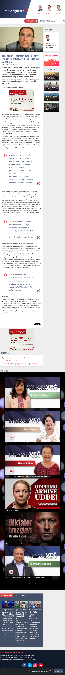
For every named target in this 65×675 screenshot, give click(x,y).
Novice (2, 653)
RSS (31, 657)
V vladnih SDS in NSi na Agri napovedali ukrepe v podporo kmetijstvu (20, 364)
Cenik (25, 655)
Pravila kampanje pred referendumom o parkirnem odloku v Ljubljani (18, 659)
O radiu (11, 657)
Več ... (49, 671)
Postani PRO (3, 657)
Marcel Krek (49, 43)
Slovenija (5, 64)
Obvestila (9, 655)
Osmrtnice (3, 655)
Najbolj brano (7, 595)
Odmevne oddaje (19, 595)
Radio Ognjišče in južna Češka (50, 108)
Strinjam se (58, 671)
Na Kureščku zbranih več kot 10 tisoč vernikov (14, 361)
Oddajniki (26, 657)
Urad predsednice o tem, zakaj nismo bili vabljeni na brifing (8, 611)
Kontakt (21, 655)
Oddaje (15, 653)
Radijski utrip (22, 653)
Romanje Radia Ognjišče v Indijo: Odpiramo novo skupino (51, 97)
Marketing (31, 655)
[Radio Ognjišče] (15, 10)
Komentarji (8, 653)
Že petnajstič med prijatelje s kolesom (50, 77)
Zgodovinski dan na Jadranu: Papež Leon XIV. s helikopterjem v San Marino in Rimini (21, 613)
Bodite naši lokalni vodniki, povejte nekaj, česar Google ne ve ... (50, 87)
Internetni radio (18, 657)
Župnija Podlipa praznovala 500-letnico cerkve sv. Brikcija (17, 358)
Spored (15, 655)
